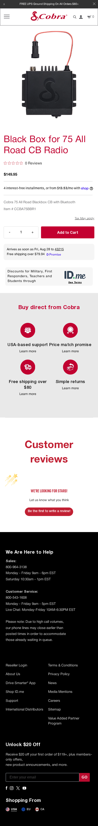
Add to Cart (67, 232)
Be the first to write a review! (49, 511)
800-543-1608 (16, 597)
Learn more (27, 351)
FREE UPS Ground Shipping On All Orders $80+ (49, 4)
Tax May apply (84, 218)
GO (85, 777)
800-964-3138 (16, 567)
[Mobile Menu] (7, 17)
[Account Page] (81, 17)
